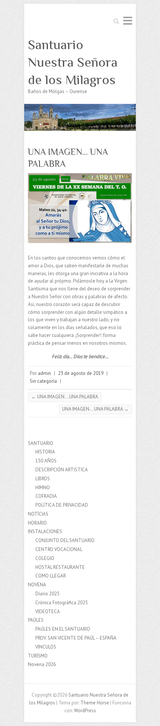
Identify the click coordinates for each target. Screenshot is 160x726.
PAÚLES (36, 620)
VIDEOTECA (47, 611)
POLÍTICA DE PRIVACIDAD (61, 505)
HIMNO (42, 487)
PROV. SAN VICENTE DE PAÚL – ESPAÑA (75, 638)
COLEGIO (44, 558)
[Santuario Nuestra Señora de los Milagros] (80, 107)
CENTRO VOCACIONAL (58, 549)
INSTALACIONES (45, 531)
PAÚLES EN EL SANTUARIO (62, 629)
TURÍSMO (38, 656)
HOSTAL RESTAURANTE (60, 567)
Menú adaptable (127, 21)
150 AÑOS (46, 461)
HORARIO (37, 523)
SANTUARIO (40, 443)
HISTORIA (45, 452)
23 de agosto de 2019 (80, 373)
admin (44, 373)
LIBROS (42, 478)
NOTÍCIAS (38, 514)
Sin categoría (43, 381)
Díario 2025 (47, 593)
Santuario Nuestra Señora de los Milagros (73, 62)
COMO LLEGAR (50, 576)
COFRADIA (46, 496)
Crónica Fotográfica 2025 (61, 602)
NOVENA (37, 585)
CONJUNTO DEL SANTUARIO (65, 540)
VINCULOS (45, 647)
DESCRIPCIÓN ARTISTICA (61, 470)
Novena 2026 (42, 664)
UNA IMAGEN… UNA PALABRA (64, 397)
